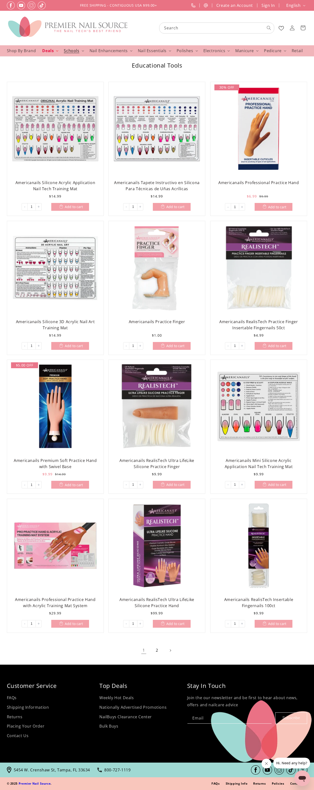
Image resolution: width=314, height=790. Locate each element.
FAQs (12, 697)
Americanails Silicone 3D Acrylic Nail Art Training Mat (55, 324)
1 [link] (144, 650)
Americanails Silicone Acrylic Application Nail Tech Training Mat (55, 185)
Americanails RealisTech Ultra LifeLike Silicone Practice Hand (157, 602)
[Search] (268, 28)
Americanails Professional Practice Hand (259, 182)
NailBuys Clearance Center (125, 716)
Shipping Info (237, 783)
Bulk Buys (108, 726)
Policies (278, 783)
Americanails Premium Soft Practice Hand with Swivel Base (55, 463)
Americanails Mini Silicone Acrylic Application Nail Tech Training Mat (259, 463)
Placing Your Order (26, 726)
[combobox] (217, 28)
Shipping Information (28, 707)
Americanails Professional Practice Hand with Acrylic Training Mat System (55, 602)
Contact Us (18, 735)
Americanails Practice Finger (157, 321)
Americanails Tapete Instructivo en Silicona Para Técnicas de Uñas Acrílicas (157, 185)
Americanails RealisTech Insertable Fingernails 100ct (258, 602)
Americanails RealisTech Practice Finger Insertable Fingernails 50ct (259, 324)
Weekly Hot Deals (116, 697)
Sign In (268, 5)
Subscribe (291, 718)
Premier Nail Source (35, 783)
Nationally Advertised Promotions (133, 707)
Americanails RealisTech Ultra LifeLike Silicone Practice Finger (157, 463)
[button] (303, 28)
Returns (15, 716)
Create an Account (234, 5)
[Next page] (170, 650)
